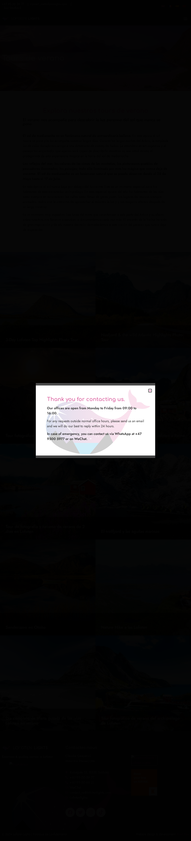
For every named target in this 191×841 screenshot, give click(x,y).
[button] (150, 390)
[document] (95, 420)
